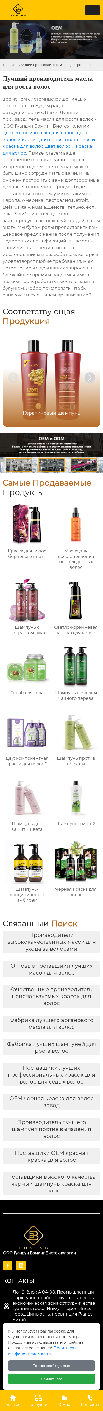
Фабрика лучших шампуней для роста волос (51, 1047)
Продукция (38, 1401)
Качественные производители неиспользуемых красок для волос (51, 996)
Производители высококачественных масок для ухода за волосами (51, 942)
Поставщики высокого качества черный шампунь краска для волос (51, 1184)
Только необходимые (51, 1366)
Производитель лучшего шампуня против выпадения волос (51, 1129)
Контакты (90, 1401)
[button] (90, 377)
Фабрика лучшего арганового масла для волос (51, 1023)
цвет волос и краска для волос (39, 132)
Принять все (51, 1379)
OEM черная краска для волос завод (51, 1101)
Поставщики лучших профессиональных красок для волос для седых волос (51, 1075)
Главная (9, 65)
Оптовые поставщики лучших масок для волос (52, 969)
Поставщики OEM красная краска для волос (51, 1156)
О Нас (64, 1401)
